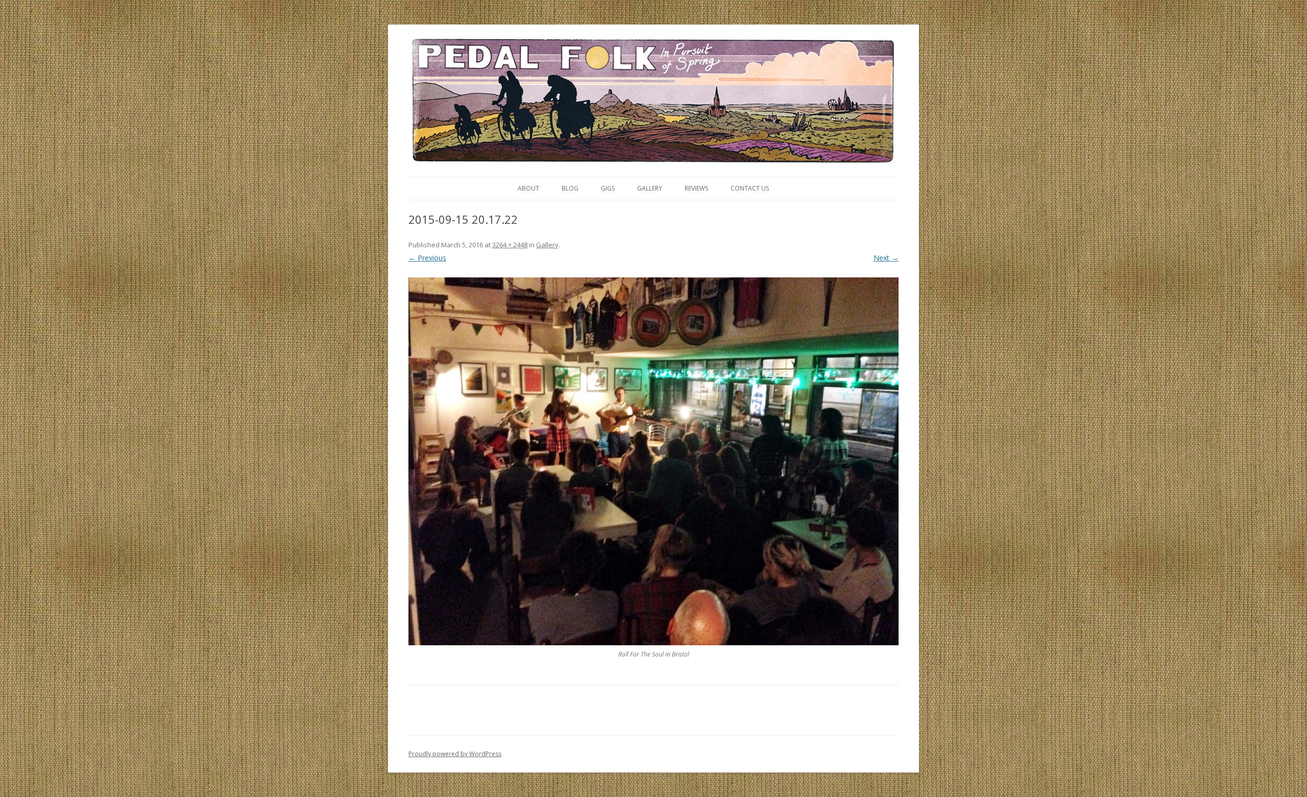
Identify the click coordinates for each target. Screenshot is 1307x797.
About (528, 188)
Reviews (696, 188)
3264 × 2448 (509, 244)
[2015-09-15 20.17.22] (653, 461)
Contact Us (750, 188)
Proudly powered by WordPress (454, 753)
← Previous (427, 258)
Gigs (608, 188)
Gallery (649, 188)
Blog (570, 188)
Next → (886, 258)
